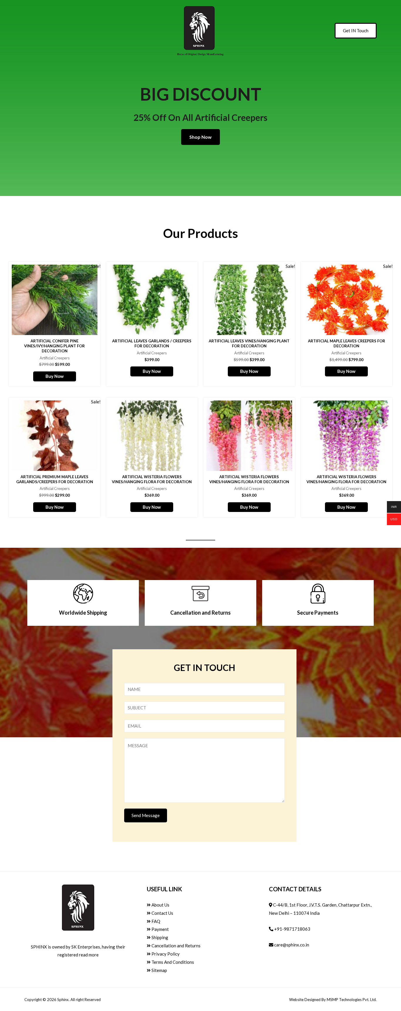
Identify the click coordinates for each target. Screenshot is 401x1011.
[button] (200, 137)
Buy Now (55, 376)
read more (89, 954)
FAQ (155, 921)
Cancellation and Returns (200, 612)
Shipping (159, 937)
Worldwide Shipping (83, 612)
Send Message (146, 815)
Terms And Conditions (172, 962)
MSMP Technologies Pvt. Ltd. (352, 999)
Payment (160, 929)
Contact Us (162, 913)
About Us (160, 904)
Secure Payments (317, 612)
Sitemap (159, 970)
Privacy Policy (165, 953)
